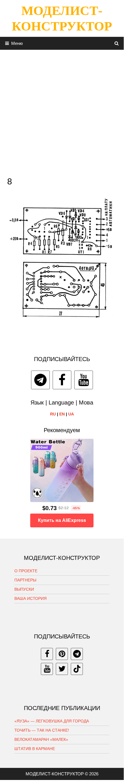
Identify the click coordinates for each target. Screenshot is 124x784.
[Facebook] (62, 380)
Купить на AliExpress (62, 520)
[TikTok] (77, 669)
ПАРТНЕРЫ (25, 580)
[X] (62, 669)
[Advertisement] (62, 111)
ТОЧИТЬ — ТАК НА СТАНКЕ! (41, 730)
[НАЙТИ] (117, 43)
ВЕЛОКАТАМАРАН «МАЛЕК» (41, 739)
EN (62, 414)
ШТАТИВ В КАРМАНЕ (34, 748)
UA (71, 414)
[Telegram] (40, 380)
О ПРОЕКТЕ (25, 571)
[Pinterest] (62, 654)
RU (53, 414)
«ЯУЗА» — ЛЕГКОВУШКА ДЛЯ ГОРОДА (51, 721)
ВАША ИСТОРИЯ (30, 598)
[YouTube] (83, 380)
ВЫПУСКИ (24, 589)
